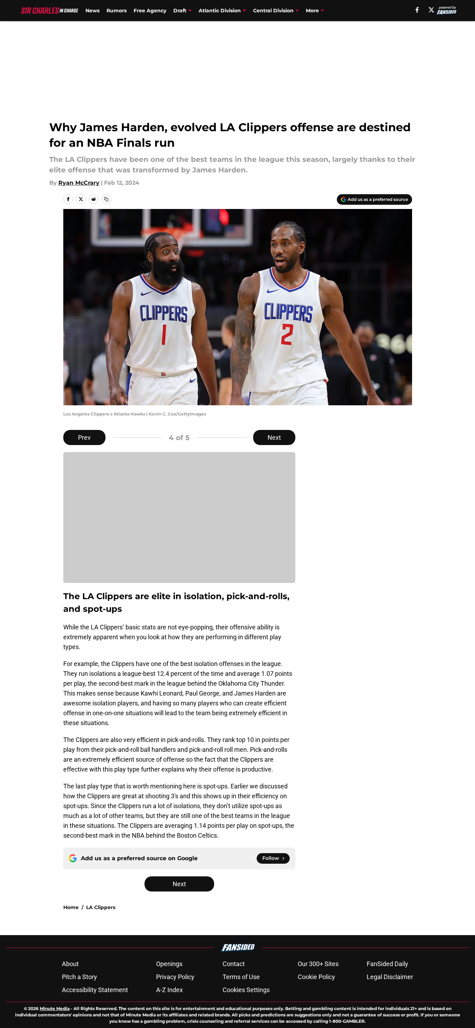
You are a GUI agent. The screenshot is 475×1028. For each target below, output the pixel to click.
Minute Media (55, 1008)
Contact (234, 963)
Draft (179, 10)
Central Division (273, 10)
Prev (84, 437)
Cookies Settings (246, 990)
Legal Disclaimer (390, 977)
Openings (169, 963)
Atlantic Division (220, 10)
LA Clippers (100, 907)
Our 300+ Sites (318, 963)
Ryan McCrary (79, 182)
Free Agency (150, 10)
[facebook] (417, 10)
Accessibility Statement (95, 990)
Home (71, 907)
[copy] (106, 199)
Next (274, 437)
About (70, 963)
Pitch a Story (79, 977)
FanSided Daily (387, 963)
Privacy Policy (175, 977)
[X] (431, 10)
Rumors (117, 10)
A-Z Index (169, 990)
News (92, 10)
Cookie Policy (316, 977)
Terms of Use (241, 977)
